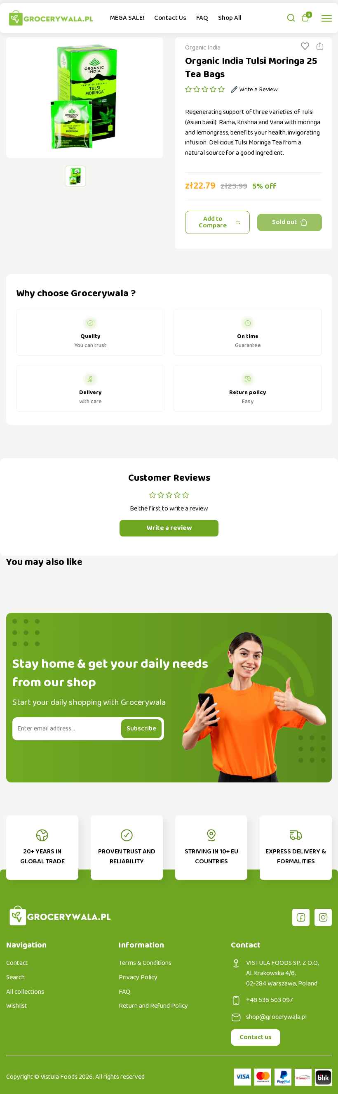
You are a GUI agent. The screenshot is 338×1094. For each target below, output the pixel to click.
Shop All (230, 18)
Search (15, 978)
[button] (205, 90)
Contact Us (170, 18)
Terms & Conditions (145, 963)
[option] (84, 97)
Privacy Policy (138, 978)
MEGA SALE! (127, 18)
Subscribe (141, 728)
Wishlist (16, 1006)
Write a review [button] (169, 528)
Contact (17, 963)
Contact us (255, 1037)
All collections (25, 992)
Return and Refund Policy (153, 1006)
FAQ (202, 18)
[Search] (291, 18)
